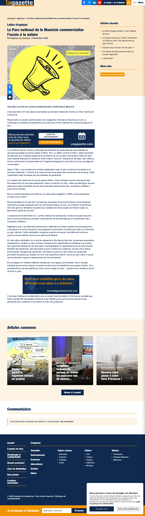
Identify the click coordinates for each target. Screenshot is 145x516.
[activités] (51, 147)
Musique (89, 465)
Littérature (90, 463)
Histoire (89, 460)
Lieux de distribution (16, 468)
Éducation (63, 454)
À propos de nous (15, 448)
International (36, 464)
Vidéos (34, 473)
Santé (61, 463)
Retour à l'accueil (72, 392)
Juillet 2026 (107, 58)
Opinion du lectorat (20, 38)
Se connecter (67, 421)
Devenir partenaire (15, 462)
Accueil (10, 18)
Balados (34, 468)
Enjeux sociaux (65, 450)
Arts (88, 454)
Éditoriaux (26, 364)
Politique (62, 460)
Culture (88, 450)
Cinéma (89, 457)
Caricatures (117, 454)
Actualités (16, 364)
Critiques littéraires (120, 457)
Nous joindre (13, 474)
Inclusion (62, 457)
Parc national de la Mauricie (112, 74)
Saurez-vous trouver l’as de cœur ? (118, 47)
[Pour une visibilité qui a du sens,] (51, 293)
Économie (35, 459)
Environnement (108, 368)
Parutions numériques (12, 481)
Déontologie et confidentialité (14, 455)
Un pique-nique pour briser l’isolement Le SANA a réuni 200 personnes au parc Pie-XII (119, 41)
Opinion (21, 18)
